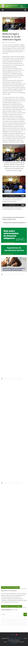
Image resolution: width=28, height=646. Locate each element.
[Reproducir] (4, 195)
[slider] (23, 195)
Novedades (5, 30)
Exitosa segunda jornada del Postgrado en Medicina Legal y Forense (13, 218)
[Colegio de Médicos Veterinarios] (14, 5)
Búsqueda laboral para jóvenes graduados (14, 222)
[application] (14, 195)
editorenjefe (12, 42)
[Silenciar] (20, 195)
